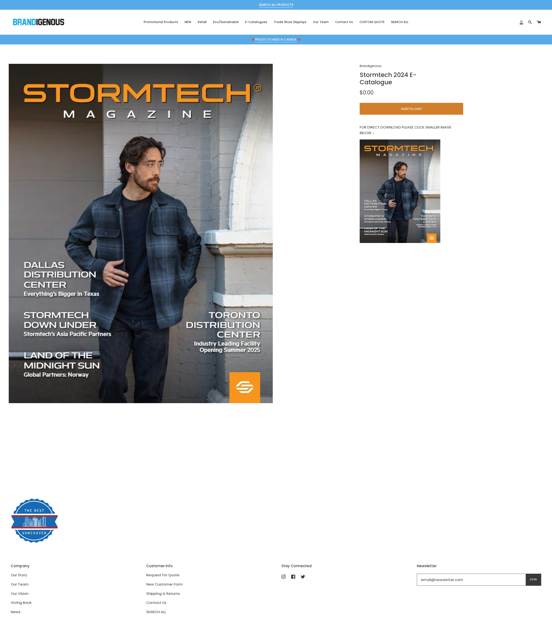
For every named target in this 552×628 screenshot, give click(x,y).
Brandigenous (370, 66)
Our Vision (19, 593)
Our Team (20, 584)
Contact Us (156, 602)
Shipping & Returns (163, 593)
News (15, 611)
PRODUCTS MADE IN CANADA (275, 40)
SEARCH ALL (156, 611)
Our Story (19, 575)
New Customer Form (164, 584)
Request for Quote (162, 575)
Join (533, 579)
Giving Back (21, 602)
